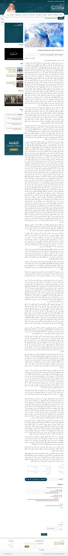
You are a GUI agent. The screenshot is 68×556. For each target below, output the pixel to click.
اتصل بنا (11, 546)
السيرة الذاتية (55, 14)
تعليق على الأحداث (31, 14)
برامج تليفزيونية (18, 14)
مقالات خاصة (44, 14)
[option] (14, 54)
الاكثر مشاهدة (19, 114)
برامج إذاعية (24, 14)
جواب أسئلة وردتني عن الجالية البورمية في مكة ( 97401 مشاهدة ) (13, 129)
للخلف (60, 479)
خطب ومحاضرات (10, 544)
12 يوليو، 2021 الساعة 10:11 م (54, 496)
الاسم (62, 522)
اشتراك (27, 546)
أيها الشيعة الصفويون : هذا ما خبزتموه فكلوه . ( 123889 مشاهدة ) (14, 119)
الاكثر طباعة (9, 114)
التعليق (61, 507)
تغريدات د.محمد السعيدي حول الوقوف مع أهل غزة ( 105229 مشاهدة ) (13, 124)
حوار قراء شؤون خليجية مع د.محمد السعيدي (11, 75)
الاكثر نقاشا (14, 114)
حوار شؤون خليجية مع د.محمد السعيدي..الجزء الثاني (11, 83)
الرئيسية (60, 14)
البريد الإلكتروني (60, 524)
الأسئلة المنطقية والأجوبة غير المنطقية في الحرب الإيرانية (15, 58)
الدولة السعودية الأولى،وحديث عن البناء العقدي (45, 466)
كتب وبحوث (12, 14)
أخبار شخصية (50, 14)
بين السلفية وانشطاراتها (60, 466)
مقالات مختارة (38, 14)
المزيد (8, 14)
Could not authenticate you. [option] (19, 29)
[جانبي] (14, 144)
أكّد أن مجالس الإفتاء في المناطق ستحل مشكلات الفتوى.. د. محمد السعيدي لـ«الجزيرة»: (10, 70)
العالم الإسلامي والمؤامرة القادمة (51, 18)
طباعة (60, 54)
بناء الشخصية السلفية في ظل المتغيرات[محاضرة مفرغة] (15, 104)
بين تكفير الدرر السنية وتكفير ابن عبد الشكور (32, 466)
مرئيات (11, 543)
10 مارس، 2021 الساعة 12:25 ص (54, 491)
